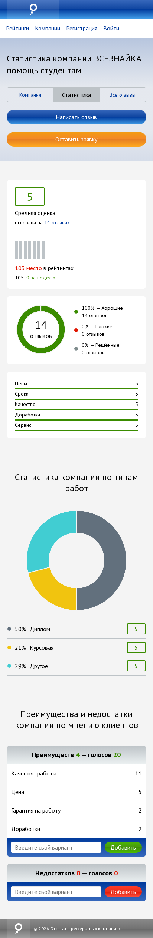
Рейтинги (17, 28)
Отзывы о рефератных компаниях (85, 928)
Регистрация (81, 28)
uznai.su (33, 9)
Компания (30, 94)
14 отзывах (57, 222)
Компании (47, 28)
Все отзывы (123, 94)
